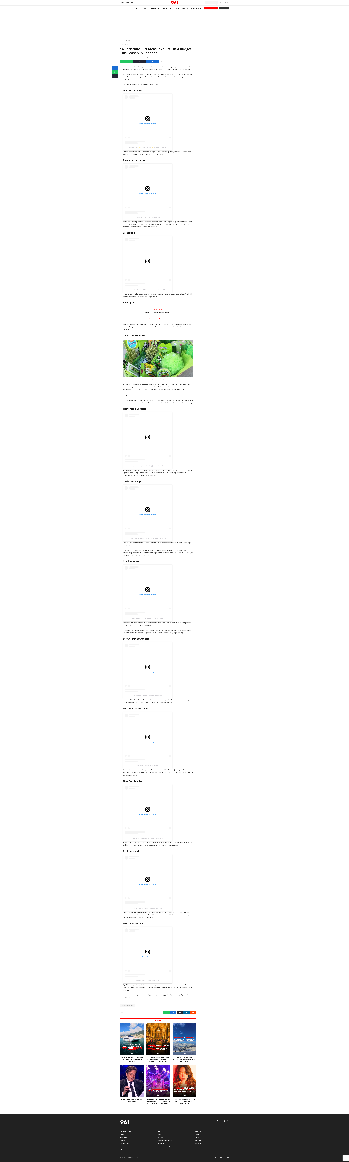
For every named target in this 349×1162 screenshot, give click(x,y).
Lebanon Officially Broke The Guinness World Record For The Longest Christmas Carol (158, 1060)
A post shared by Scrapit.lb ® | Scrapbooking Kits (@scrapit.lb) (148, 289)
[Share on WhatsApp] (126, 61)
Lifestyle (145, 8)
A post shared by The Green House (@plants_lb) (148, 908)
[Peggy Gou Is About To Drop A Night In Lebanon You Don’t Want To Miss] (184, 1081)
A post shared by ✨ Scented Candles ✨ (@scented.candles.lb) (147, 147)
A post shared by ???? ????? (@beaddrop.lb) (147, 217)
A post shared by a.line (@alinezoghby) (147, 765)
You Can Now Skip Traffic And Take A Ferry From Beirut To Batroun (132, 1060)
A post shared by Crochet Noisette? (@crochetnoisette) (148, 618)
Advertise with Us (210, 8)
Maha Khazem (125, 57)
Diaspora (185, 8)
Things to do (167, 8)
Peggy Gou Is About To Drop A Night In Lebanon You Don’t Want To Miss (184, 1101)
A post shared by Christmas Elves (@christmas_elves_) (148, 695)
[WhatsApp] (115, 72)
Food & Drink (155, 8)
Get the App (223, 8)
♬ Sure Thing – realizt (158, 318)
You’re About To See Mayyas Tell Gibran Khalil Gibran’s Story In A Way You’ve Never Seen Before (158, 1101)
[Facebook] (115, 68)
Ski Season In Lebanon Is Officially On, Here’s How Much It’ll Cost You (184, 1060)
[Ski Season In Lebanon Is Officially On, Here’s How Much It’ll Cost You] (184, 1039)
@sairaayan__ (158, 309)
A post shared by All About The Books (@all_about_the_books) (148, 538)
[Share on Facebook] (152, 61)
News (137, 8)
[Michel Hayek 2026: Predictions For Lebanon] (132, 1081)
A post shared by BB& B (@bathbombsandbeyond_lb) (147, 838)
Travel (177, 8)
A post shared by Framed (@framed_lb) (147, 980)
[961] (174, 2)
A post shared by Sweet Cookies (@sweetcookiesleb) (147, 466)
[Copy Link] (139, 61)
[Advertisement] (174, 25)
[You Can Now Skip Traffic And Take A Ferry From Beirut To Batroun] (132, 1039)
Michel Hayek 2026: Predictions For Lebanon (132, 1100)
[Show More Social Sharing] (161, 61)
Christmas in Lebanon (127, 1005)
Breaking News (196, 8)
